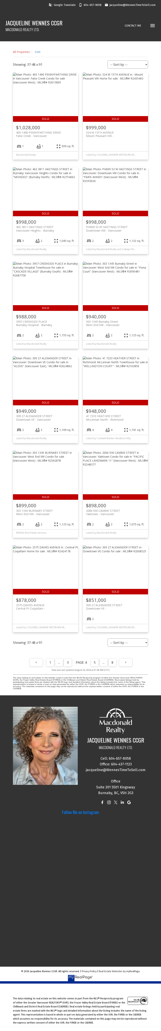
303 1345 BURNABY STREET (34, 512)
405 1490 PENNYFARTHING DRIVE (38, 134)
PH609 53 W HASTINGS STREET (107, 228)
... (59, 662)
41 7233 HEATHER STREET (104, 417)
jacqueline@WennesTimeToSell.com (133, 5)
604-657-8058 (93, 5)
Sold (37, 52)
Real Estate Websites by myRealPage (119, 971)
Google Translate (65, 5)
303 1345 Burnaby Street (103, 323)
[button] (62, 5)
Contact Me (133, 25)
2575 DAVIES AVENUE (30, 606)
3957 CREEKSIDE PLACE (34, 323)
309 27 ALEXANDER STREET (34, 417)
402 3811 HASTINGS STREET (35, 228)
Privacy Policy (89, 971)
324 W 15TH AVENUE (100, 134)
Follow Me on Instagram (80, 812)
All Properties (21, 52)
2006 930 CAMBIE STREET (103, 512)
